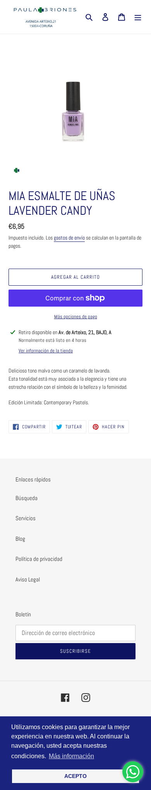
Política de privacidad (38, 558)
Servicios (25, 518)
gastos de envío (69, 237)
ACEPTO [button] (75, 776)
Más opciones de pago (75, 316)
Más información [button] (71, 756)
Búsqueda (26, 498)
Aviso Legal (27, 579)
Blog (20, 538)
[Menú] (138, 17)
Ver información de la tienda (46, 350)
